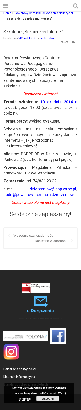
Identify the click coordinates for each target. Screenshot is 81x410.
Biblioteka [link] (47, 38)
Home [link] (7, 13)
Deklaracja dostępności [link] (19, 369)
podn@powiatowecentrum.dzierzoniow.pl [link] (40, 194)
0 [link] (76, 42)
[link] (27, 38)
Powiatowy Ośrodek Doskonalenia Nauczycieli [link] (44, 13)
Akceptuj (48, 398)
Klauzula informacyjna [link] (19, 377)
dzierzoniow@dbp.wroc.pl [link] (53, 188)
